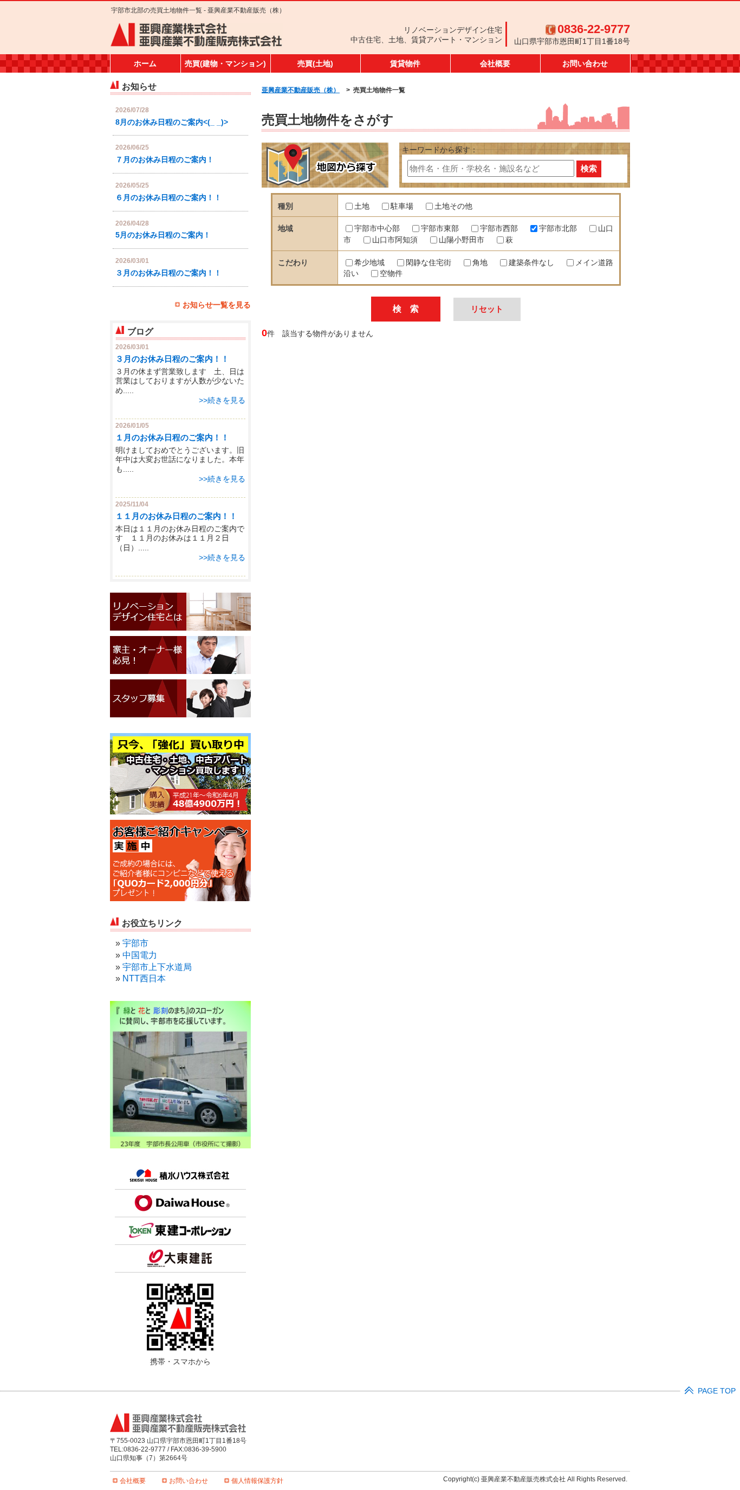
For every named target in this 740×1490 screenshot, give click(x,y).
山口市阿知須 (395, 240)
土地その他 (453, 206)
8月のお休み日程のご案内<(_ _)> (171, 122)
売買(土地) (315, 63)
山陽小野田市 (461, 240)
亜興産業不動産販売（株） (301, 90)
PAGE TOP (717, 1391)
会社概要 (495, 63)
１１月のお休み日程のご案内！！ (176, 516)
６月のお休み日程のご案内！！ (168, 198)
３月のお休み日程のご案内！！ (168, 273)
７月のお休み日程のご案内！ (164, 160)
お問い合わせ (585, 63)
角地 (480, 263)
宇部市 (135, 943)
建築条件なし (531, 263)
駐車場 (402, 206)
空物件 (391, 273)
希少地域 (369, 263)
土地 (361, 206)
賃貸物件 (405, 63)
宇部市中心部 (377, 228)
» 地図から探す (325, 165)
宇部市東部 (440, 228)
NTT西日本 (144, 978)
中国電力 (139, 955)
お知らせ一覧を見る (217, 305)
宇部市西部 (499, 228)
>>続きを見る (222, 400)
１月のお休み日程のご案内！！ (172, 437)
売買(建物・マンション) (225, 63)
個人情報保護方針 (257, 1481)
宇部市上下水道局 (157, 967)
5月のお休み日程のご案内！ (163, 235)
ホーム (145, 63)
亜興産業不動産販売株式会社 (196, 35)
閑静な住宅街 (428, 263)
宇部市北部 (558, 228)
